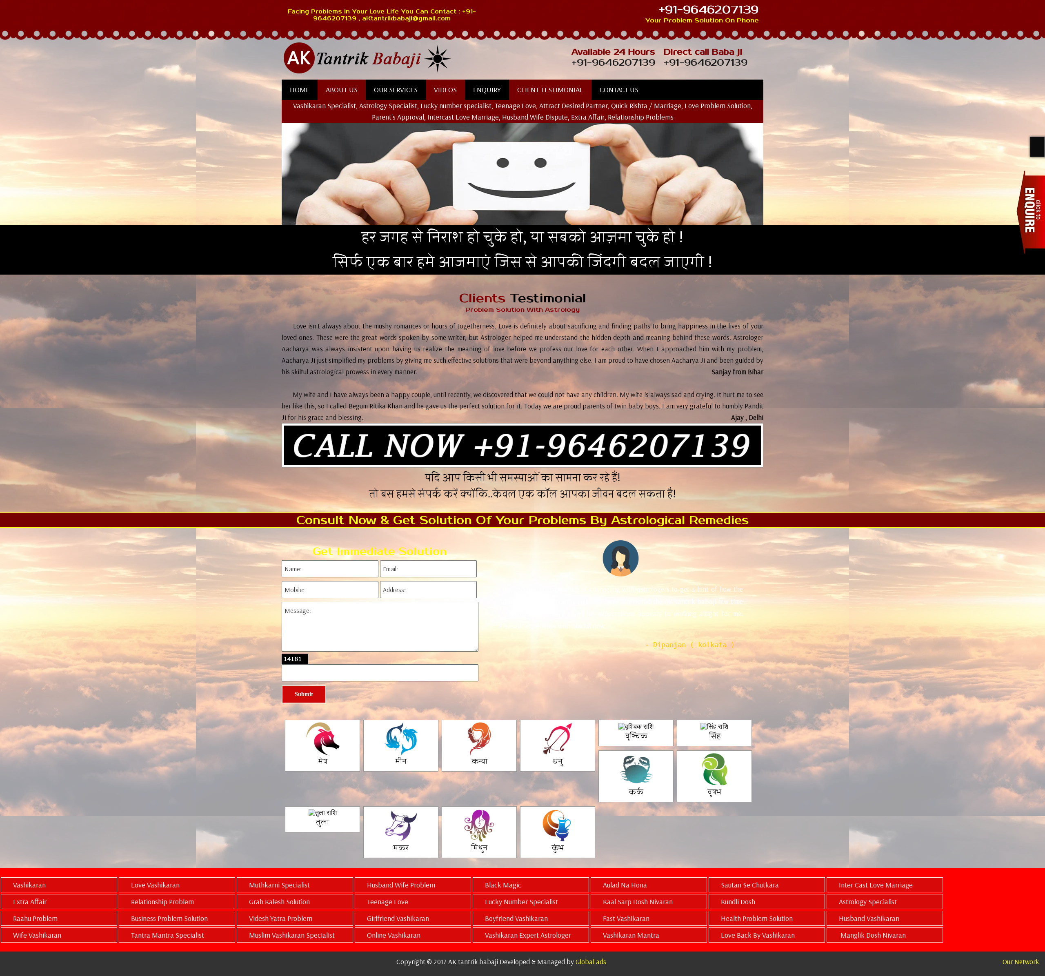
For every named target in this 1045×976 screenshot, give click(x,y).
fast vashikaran (626, 918)
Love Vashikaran (155, 884)
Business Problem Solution (169, 918)
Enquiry (487, 89)
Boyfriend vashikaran (516, 918)
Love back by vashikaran (758, 935)
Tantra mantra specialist (167, 935)
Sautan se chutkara (750, 884)
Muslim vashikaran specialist (292, 935)
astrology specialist (868, 901)
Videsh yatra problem (280, 918)
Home (299, 89)
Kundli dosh (738, 901)
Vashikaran (29, 884)
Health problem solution (757, 918)
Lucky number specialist (521, 901)
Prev (489, 619)
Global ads (591, 961)
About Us (342, 89)
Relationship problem (162, 901)
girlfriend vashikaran (398, 918)
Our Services (396, 89)
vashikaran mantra (631, 935)
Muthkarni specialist (279, 884)
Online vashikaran (393, 935)
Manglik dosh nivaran (872, 935)
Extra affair (30, 901)
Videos (445, 89)
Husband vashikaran (869, 918)
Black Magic (503, 884)
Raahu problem (35, 918)
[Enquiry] (1030, 211)
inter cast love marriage (876, 884)
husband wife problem (401, 884)
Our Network (1021, 961)
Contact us (619, 89)
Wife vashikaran (37, 935)
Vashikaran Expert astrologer (528, 935)
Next (756, 619)
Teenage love (387, 901)
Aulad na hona (625, 884)
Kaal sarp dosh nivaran (638, 901)
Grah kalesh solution (279, 901)
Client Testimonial (550, 89)
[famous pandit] (410, 58)
